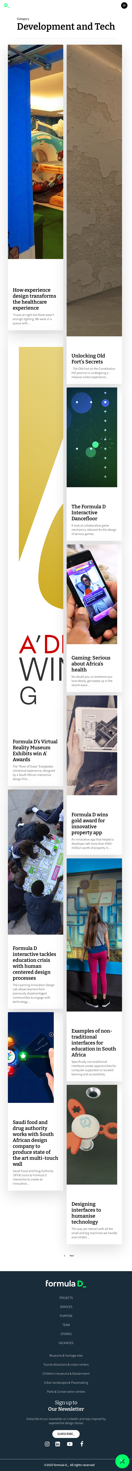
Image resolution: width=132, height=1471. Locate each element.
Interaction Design (23, 727)
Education (102, 342)
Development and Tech (25, 264)
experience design (22, 270)
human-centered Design (25, 276)
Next (72, 1255)
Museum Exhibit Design (83, 347)
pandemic (45, 276)
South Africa (19, 282)
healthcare (39, 270)
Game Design (104, 649)
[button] (124, 5)
